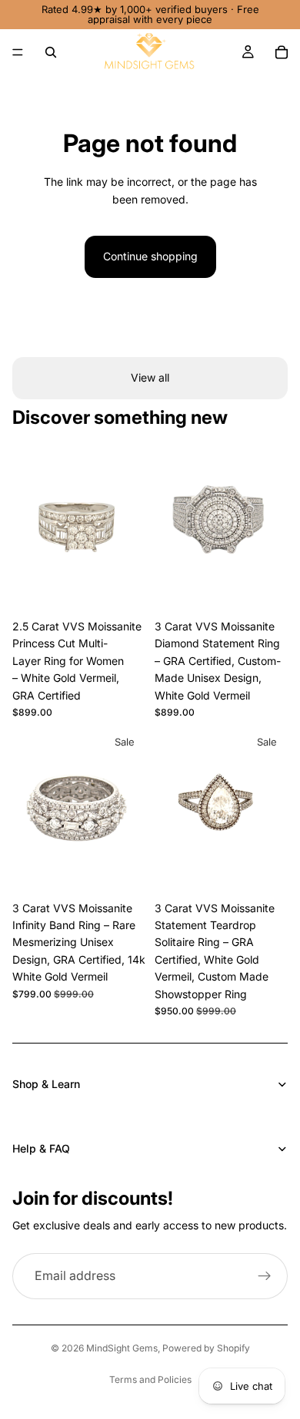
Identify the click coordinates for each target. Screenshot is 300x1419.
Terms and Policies (150, 1379)
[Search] (51, 52)
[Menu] (17, 52)
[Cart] (281, 52)
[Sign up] (264, 1276)
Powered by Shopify (206, 1348)
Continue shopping (150, 256)
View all (150, 377)
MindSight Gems (122, 1348)
